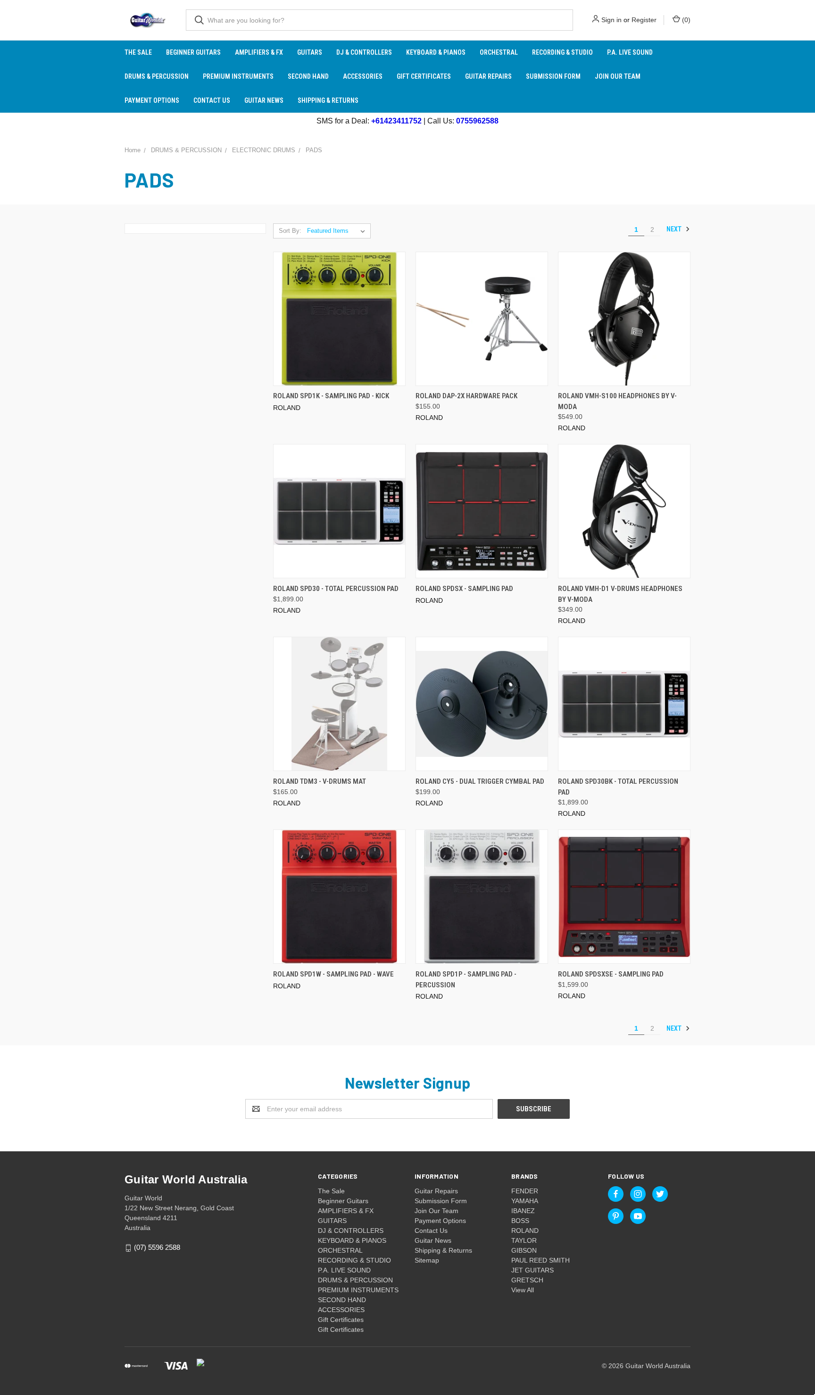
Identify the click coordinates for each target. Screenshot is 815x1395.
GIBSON (524, 1250)
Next (674, 229)
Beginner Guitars (193, 52)
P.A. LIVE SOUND (630, 52)
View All (522, 1290)
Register (644, 20)
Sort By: (290, 230)
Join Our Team (617, 76)
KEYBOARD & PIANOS (436, 52)
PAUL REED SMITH (540, 1260)
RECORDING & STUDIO (562, 52)
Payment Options (152, 100)
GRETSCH (527, 1280)
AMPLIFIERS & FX (259, 52)
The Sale (138, 52)
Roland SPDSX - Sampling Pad (464, 588)
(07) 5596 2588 (157, 1247)
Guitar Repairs (488, 76)
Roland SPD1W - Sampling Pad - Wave (333, 974)
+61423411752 (396, 121)
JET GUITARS (532, 1270)
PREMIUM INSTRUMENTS (238, 76)
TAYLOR (524, 1240)
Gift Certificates (424, 76)
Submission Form (553, 76)
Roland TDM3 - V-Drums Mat (319, 781)
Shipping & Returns (328, 100)
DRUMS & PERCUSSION (157, 76)
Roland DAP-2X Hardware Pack (466, 396)
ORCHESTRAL (499, 52)
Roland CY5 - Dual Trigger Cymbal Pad (480, 781)
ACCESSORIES (363, 76)
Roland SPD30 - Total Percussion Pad (336, 588)
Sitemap (427, 1260)
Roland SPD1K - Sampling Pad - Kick (331, 396)
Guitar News (263, 100)
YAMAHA (524, 1201)
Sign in (611, 20)
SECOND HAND (308, 76)
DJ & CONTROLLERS (364, 52)
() (685, 20)
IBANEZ (523, 1210)
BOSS (520, 1220)
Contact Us (211, 100)
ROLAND (525, 1230)
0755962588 (477, 121)
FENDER (524, 1191)
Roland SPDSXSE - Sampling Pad (611, 974)
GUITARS (309, 52)
